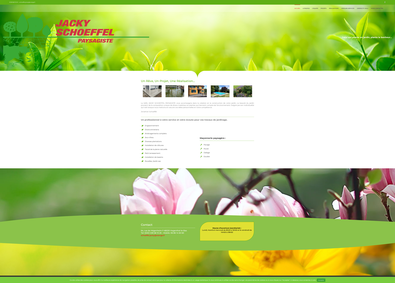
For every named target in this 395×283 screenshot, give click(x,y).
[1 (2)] (175, 91)
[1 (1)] (152, 91)
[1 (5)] (242, 91)
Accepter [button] (321, 280)
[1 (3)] (197, 91)
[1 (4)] (220, 91)
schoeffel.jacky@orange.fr (27, 2)
